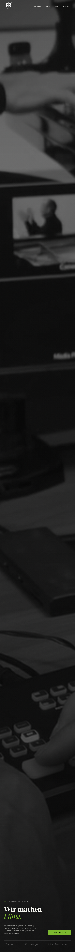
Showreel (38, 6)
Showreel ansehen (58, 932)
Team (56, 6)
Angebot (48, 6)
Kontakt (66, 6)
